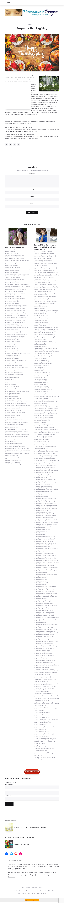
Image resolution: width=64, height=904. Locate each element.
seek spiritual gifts (48, 457)
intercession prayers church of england (14, 331)
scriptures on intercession (23, 434)
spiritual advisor (55, 463)
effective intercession (10, 293)
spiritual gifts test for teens (52, 627)
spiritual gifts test (38, 626)
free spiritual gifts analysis (40, 344)
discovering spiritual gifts (53, 317)
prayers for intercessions (11, 403)
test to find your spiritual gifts (41, 681)
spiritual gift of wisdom (51, 507)
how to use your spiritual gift (52, 396)
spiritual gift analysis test (40, 476)
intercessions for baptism (11, 343)
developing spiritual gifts (40, 308)
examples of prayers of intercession (13, 296)
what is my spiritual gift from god (42, 736)
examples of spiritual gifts (40, 329)
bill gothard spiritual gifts (52, 272)
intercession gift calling (23, 315)
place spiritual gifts (52, 434)
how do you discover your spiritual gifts (43, 363)
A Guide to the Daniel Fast (21, 844)
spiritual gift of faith (52, 498)
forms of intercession (10, 298)
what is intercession (24, 453)
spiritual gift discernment (51, 481)
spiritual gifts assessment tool (41, 534)
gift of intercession (21, 300)
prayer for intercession (10, 388)
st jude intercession (10, 438)
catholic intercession (24, 260)
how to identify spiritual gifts (41, 384)
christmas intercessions (24, 274)
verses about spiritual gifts (52, 702)
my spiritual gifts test (39, 427)
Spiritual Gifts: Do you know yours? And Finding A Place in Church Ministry (46, 247)
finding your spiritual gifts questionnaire (43, 341)
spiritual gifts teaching (53, 624)
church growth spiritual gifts (41, 294)
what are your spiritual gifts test (41, 731)
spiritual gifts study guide (49, 619)
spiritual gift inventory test (52, 489)
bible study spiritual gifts (53, 267)
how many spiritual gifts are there (42, 369)
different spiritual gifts (53, 310)
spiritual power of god (47, 653)
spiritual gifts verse (39, 638)
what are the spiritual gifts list (41, 724)
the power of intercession (24, 448)
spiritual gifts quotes (39, 612)
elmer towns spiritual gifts (40, 325)
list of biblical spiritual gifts (40, 412)
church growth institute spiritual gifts (42, 291)
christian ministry (39, 282)
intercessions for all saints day (12, 339)
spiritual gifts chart (39, 541)
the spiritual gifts (50, 688)
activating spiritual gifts (40, 262)
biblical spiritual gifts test (40, 272)
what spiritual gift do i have (40, 743)
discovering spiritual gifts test (41, 318)
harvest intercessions (22, 305)
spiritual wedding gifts (48, 662)
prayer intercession (10, 389)
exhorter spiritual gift (50, 331)
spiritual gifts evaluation (40, 551)
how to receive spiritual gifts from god (43, 394)
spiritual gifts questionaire (51, 605)
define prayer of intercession (21, 288)
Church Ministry (53, 296)
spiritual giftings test (54, 519)
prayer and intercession (11, 384)
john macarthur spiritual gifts (41, 407)
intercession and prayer (11, 308)
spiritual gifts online (51, 600)
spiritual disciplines (49, 472)
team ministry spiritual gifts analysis (42, 674)
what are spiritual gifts (39, 710)
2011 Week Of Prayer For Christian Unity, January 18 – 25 (21, 837)
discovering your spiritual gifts (41, 322)
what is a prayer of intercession (12, 453)
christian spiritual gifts (39, 286)
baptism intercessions (10, 257)
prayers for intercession (23, 402)
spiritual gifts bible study (40, 538)
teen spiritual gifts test (39, 677)
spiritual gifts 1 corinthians (48, 520)
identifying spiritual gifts (52, 401)
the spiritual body (38, 684)
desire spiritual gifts (51, 303)
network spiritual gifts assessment (42, 429)
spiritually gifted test (39, 669)
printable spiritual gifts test (40, 443)
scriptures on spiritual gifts (52, 455)
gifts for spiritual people (40, 351)
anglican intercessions (10, 251)
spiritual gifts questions (40, 610)
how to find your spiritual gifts (41, 381)
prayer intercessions (19, 389)
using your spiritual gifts (40, 702)
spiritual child (44, 470)
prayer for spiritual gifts (44, 436)
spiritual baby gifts (50, 467)
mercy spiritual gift (39, 419)
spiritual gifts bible (51, 536)
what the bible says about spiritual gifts (43, 746)
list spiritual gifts (49, 415)
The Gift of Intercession (14, 248)
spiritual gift (37, 474)
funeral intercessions (20, 298)
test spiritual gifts (38, 679)
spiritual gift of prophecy (40, 505)
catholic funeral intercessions (12, 260)
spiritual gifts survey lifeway (50, 620)
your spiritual (51, 753)
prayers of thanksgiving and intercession (14, 419)
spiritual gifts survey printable (41, 624)
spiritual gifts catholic (49, 539)
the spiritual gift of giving (40, 688)
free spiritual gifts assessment (41, 346)
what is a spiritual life (49, 734)
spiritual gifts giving (39, 564)
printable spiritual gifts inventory (42, 441)
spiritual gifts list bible (39, 591)
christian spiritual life (39, 289)
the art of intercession (10, 445)
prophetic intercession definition (13, 426)
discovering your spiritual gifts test (42, 324)
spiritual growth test (39, 643)
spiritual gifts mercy (39, 595)
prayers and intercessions (11, 402)
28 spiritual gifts (46, 255)
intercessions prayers (24, 369)
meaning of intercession (11, 376)
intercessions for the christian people (14, 365)
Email (32, 196)
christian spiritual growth (52, 287)
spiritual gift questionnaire (51, 508)
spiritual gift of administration (50, 493)
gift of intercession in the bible (12, 301)
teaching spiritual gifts (39, 672)
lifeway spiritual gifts (39, 410)
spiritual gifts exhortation (51, 551)
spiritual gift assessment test (41, 477)
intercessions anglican (10, 338)
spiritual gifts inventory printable (42, 583)
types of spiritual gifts (39, 693)
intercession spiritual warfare (12, 336)
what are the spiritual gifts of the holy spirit (44, 727)
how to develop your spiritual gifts (42, 372)
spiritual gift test (38, 514)
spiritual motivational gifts (40, 652)
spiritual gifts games (54, 562)
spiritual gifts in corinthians (40, 569)
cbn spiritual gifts (38, 277)
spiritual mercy (38, 650)
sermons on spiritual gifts (40, 458)
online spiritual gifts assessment (41, 431)
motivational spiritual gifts (40, 422)
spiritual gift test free (39, 515)
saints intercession (23, 429)
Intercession (19, 307)
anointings (37, 263)
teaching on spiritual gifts (52, 671)
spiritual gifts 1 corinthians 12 (41, 522)
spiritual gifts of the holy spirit (41, 598)
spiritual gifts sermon (39, 615)
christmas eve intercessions (11, 274)
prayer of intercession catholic (22, 391)
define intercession (10, 288)
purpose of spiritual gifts (50, 446)
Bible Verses (28, 890)
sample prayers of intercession (12, 433)
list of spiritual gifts (39, 413)
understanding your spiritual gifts (42, 696)
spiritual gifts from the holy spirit (42, 562)
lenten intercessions (18, 372)
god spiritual (56, 351)
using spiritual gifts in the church (42, 700)
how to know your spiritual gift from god (43, 389)
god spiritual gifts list (47, 353)
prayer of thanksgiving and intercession (14, 400)
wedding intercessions (21, 452)
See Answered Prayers (15, 860)
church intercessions (25, 276)
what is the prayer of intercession (13, 462)
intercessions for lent (21, 360)
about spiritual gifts (39, 260)
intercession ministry (20, 320)
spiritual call (37, 470)
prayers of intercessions (11, 417)
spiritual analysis (38, 465)
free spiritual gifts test (52, 348)
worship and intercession (11, 464)
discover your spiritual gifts (40, 313)
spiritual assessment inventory (49, 465)
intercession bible (21, 308)
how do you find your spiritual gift (42, 365)
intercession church (10, 312)
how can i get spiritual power (48, 356)
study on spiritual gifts (49, 669)
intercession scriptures (10, 334)
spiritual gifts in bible (54, 567)
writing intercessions (22, 464)
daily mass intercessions (24, 286)
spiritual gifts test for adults (49, 626)
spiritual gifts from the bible (52, 560)
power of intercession (21, 383)
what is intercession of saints (12, 455)
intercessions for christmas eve (12, 353)
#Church (36, 251)
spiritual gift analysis (45, 474)
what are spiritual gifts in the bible (42, 712)
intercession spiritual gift (21, 334)
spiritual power (38, 653)
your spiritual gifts (38, 755)
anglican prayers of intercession (12, 253)
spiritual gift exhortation (52, 482)
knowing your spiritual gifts (40, 408)
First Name (8, 790)
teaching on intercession (11, 441)
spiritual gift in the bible (40, 488)
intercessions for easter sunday (13, 355)
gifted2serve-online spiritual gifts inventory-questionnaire (47, 350)
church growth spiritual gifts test (42, 296)
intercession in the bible (11, 319)
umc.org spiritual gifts (39, 695)
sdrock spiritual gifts (39, 457)
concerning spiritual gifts (40, 301)
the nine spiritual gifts (54, 683)
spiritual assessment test (40, 467)
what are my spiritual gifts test (41, 707)
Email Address (9, 784)
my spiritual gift (38, 425)
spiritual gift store (47, 510)
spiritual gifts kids (52, 586)
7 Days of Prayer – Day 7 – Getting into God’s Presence (30, 827)
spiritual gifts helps (39, 565)
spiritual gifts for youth (51, 558)
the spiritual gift (38, 686)
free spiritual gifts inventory (40, 348)
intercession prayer (22, 326)
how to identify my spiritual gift (41, 382)
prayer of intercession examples (12, 396)
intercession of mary (10, 322)
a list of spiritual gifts (39, 258)
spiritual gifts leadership (40, 588)
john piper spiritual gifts (53, 407)
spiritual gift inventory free (40, 489)
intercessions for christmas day (12, 351)
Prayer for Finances (10, 821)
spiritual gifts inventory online (41, 579)
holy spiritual (37, 356)
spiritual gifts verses (48, 638)
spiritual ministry (45, 650)
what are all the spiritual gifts (53, 703)
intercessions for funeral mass (12, 358)
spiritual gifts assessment (40, 527)
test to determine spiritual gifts (49, 679)
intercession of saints (20, 322)
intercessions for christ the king (12, 348)
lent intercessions (9, 372)
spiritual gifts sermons (49, 615)
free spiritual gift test (53, 343)
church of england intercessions (13, 277)
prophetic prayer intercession (12, 429)
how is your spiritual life (40, 367)
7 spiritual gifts (54, 255)
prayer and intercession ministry (13, 386)
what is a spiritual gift (39, 734)
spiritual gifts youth (39, 641)
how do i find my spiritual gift (41, 358)
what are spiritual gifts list (40, 714)
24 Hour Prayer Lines (38, 890)
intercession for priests (21, 313)
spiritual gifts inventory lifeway (41, 577)
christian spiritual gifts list (50, 286)
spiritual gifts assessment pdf (41, 531)
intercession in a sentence (11, 317)
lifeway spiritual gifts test (50, 410)
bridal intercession (21, 258)
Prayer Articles (32, 893)
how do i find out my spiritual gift (42, 360)
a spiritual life (48, 258)
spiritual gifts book (50, 538)
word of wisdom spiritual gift (41, 753)
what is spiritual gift (52, 738)
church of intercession (10, 281)
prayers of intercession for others (13, 414)
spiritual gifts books (39, 539)
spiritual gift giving (49, 484)
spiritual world (38, 665)
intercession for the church (11, 315)
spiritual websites (38, 662)
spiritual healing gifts (47, 645)
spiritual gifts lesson (50, 588)
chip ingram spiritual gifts (53, 281)
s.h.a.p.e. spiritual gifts (50, 453)
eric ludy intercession (20, 293)
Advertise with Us (13, 890)
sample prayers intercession (22, 431)
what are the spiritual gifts (52, 719)
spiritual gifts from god (39, 560)
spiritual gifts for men (39, 557)
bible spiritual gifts (53, 263)
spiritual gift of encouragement (41, 496)
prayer (36, 436)
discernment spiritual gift (51, 312)
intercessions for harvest (11, 360)
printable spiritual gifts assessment (42, 439)
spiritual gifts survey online (40, 622)
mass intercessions (19, 374)
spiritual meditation (50, 648)
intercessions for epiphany (11, 357)
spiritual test (49, 658)
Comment (32, 173)
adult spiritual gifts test (51, 262)
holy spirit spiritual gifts (48, 355)
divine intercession (10, 291)
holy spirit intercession (10, 307)
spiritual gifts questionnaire (40, 607)
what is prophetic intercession (12, 458)
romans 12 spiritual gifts (40, 451)
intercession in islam (22, 317)
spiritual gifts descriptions (40, 545)
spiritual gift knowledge (40, 491)
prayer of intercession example (12, 395)
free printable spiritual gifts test (41, 343)
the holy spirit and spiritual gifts (41, 683)
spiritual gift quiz (38, 510)
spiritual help (56, 645)
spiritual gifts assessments (40, 536)
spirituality (56, 665)
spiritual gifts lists (52, 593)
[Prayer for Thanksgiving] (32, 52)
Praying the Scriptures (11, 834)
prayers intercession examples (12, 405)
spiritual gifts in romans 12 (40, 570)
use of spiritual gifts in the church (42, 698)
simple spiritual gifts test (51, 462)
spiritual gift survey (39, 512)
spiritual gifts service (39, 617)
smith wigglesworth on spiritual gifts (42, 463)
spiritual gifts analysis (39, 524)
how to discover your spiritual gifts (42, 375)
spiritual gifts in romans (53, 569)
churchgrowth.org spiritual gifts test (42, 300)
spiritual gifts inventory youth (41, 586)
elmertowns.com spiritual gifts (41, 327)
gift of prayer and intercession (12, 303)
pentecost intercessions (11, 383)
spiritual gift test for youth (48, 514)
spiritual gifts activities (53, 522)
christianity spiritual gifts (50, 289)
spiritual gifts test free (52, 629)
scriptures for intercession (11, 434)
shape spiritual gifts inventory (41, 460)
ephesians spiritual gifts (54, 327)
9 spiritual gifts (38, 256)
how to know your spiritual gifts (41, 391)
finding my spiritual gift (40, 336)
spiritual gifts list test (49, 591)
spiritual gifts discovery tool (41, 550)
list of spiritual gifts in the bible (50, 413)
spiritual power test (39, 655)
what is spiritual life (49, 740)
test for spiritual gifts (49, 677)
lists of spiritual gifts (48, 417)
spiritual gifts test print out (40, 633)
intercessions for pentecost (22, 362)
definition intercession (10, 289)
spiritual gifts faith (38, 553)
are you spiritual (44, 263)
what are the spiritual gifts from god (42, 721)
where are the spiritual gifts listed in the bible (44, 748)
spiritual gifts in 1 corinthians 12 (41, 567)
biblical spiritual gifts (39, 270)
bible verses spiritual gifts (53, 268)
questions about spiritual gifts (41, 448)
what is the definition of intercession (13, 460)
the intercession (9, 446)
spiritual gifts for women (40, 558)
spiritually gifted (45, 667)
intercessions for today (22, 367)
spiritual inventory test (39, 648)
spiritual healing (38, 645)
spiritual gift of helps (39, 501)
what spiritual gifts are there (41, 745)
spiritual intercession (23, 436)
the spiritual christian (48, 684)
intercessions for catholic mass (12, 345)
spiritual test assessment (40, 660)
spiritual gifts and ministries (51, 524)
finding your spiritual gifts (40, 339)
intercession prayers (23, 327)
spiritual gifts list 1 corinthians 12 (50, 589)
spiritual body (55, 469)
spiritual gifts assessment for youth (42, 529)
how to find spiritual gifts (40, 377)
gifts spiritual (49, 351)
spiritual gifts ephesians (53, 550)
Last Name (8, 795)
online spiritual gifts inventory (41, 432)
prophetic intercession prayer (12, 427)
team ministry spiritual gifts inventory (43, 676)
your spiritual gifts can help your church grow (44, 757)
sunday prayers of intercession (12, 439)
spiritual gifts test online (40, 631)
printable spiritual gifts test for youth (42, 444)
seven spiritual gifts (51, 458)
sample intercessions (10, 431)
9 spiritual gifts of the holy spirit (49, 256)
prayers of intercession (25, 405)
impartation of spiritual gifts (41, 405)
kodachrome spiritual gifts (53, 408)
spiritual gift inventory (50, 488)
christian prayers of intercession (12, 270)
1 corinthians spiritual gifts (40, 253)
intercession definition (10, 313)
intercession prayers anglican (12, 329)
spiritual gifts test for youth (40, 629)
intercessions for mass (10, 362)
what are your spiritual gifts (40, 729)
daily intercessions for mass (12, 286)
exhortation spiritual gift (40, 331)
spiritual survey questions (40, 658)
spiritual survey (46, 657)
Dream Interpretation (50, 890)
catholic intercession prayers (12, 262)
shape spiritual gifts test (54, 460)
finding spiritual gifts (39, 337)
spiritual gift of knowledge (40, 503)
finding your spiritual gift (50, 337)
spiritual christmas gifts (53, 470)
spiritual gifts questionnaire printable (42, 608)
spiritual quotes (38, 657)
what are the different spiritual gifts (42, 717)
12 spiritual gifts (38, 255)
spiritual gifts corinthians (50, 543)
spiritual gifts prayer (39, 603)
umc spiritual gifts (49, 693)
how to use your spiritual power (41, 400)
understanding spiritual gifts (51, 695)
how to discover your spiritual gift (42, 374)
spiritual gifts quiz (49, 610)
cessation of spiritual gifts (48, 277)
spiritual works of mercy (49, 664)
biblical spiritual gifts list (50, 270)
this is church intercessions (23, 450)
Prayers (51, 436)
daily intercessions (24, 284)
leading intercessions (18, 370)
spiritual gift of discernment (40, 495)
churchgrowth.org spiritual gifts (41, 298)
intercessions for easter (25, 353)
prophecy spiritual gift (39, 446)
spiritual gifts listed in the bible (41, 593)
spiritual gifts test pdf (50, 631)
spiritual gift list (49, 491)
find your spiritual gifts (50, 334)
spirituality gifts (38, 667)
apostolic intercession (10, 255)
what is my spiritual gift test (40, 738)
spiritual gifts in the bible (52, 570)
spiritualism (44, 665)
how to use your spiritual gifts (41, 398)
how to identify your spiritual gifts (42, 388)
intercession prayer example (12, 327)
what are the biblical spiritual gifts (42, 715)
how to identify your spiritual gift (42, 386)
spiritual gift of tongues (40, 507)
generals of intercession (11, 300)
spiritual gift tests (38, 517)
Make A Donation (41, 893)
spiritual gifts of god (48, 595)
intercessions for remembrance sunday (14, 364)
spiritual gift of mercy (51, 503)
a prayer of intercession (11, 250)
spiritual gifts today (39, 636)
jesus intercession (9, 370)
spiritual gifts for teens (49, 557)
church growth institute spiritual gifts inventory (45, 293)
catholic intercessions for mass (12, 263)
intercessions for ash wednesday (13, 341)
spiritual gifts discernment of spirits (42, 546)
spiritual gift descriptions (40, 481)
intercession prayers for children (13, 332)
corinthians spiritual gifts (52, 301)
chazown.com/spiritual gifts (41, 281)
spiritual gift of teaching (51, 505)
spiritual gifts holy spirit (49, 565)
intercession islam (21, 319)
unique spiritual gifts (54, 696)
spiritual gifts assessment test (41, 533)
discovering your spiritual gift (41, 320)
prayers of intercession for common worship (15, 412)
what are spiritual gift (52, 708)
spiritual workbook (39, 664)
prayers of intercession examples (13, 408)
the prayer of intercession (11, 450)
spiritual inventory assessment (50, 646)
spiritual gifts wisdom (49, 639)
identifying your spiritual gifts (41, 403)
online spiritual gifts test (54, 432)
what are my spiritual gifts (40, 705)
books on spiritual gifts (40, 274)
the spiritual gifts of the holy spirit (42, 691)
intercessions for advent (22, 338)
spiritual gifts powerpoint (51, 601)
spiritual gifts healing (48, 564)
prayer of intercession (10, 391)
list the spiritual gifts (39, 417)
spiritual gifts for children (49, 553)
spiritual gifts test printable (53, 633)
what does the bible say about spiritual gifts (44, 733)
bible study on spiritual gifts (41, 267)
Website (32, 203)
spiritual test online (50, 660)
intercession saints (25, 332)
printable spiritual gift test (40, 438)
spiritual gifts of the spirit (40, 600)
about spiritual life (48, 260)
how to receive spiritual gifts (41, 393)
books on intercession (10, 258)
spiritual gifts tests (50, 634)
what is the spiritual (39, 741)
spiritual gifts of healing (40, 596)
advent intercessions (21, 250)
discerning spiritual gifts (40, 312)
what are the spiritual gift (40, 719)
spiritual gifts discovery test (51, 548)
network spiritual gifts (49, 427)
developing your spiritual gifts (41, 310)
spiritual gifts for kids (51, 555)
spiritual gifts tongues (49, 636)
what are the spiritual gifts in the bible (43, 722)
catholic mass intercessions (12, 265)
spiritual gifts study (39, 619)
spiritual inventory (38, 646)
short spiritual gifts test (39, 462)
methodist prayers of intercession (13, 377)
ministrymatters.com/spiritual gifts (42, 420)
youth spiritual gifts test (40, 759)
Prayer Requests (22, 893)
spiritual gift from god (39, 484)
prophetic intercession (23, 422)
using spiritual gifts (55, 698)
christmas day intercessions (12, 272)
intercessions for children (11, 346)
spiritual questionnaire (49, 655)
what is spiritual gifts (39, 740)
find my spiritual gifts (48, 332)
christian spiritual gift (39, 284)
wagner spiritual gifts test (40, 703)
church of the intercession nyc (12, 282)
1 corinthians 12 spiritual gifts (45, 251)
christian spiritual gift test (50, 284)
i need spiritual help (54, 400)
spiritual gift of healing (50, 500)
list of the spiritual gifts (39, 415)
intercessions (22, 336)
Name (32, 189)
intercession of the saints (11, 326)
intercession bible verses (11, 310)
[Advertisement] (18, 98)
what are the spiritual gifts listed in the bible (44, 726)
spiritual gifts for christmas (40, 555)
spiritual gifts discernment (52, 545)
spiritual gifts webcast (39, 639)
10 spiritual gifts (50, 253)
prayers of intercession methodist (13, 415)
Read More (21, 869)
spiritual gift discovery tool (40, 482)
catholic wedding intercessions (12, 269)
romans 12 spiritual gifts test (52, 451)
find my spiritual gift (39, 332)
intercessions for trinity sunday (12, 369)
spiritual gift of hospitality (50, 501)
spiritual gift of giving (39, 500)
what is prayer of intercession (12, 457)
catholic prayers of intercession (12, 267)
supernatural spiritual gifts (40, 671)
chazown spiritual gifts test (40, 279)
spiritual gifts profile (48, 603)
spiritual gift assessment (51, 476)
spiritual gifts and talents (40, 526)
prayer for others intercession (23, 388)
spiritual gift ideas (48, 486)
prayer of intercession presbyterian (13, 398)
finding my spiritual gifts (51, 336)
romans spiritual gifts (39, 453)
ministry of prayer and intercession (13, 381)
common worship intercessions (12, 284)
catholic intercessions (24, 262)
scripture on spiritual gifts (40, 455)
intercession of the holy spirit (12, 324)
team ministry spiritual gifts (51, 672)
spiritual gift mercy (39, 493)
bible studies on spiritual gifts (41, 265)
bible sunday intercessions (22, 257)
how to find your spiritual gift (41, 379)
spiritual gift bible (52, 479)
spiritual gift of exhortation (40, 498)
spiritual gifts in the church (40, 574)
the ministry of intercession (11, 448)
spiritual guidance (48, 643)
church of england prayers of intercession (15, 279)
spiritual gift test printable (50, 515)
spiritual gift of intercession (11, 436)
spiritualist (50, 665)
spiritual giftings (45, 519)
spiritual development (39, 472)
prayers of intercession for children (13, 410)
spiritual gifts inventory (52, 574)
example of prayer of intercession (13, 295)
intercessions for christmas (11, 350)
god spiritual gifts (38, 353)
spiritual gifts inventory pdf (40, 581)
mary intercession (9, 374)
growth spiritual (38, 355)
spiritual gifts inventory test (40, 584)
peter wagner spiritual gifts (41, 434)
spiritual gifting (38, 519)
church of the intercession (22, 281)
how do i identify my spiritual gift (42, 362)
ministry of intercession (11, 379)
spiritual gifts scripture (51, 614)
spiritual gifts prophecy (39, 605)
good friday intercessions (11, 305)
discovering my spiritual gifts (41, 317)
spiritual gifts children (48, 541)
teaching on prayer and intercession (13, 443)
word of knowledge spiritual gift (41, 752)
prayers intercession (21, 403)
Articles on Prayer (20, 255)
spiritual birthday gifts (46, 469)
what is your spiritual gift (49, 741)
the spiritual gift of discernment (49, 686)
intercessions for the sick (11, 367)
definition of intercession (21, 289)
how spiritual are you (39, 370)
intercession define (19, 312)
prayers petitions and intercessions (13, 420)
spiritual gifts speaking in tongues (51, 617)
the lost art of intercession (19, 446)
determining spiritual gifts (40, 305)
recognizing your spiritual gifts (41, 450)
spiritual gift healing (39, 486)
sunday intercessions (19, 438)
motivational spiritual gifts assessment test (44, 424)
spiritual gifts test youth (40, 634)
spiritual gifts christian (39, 543)
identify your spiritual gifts (40, 401)
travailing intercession (10, 452)
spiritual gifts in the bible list (41, 572)
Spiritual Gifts (38, 520)
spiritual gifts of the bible (51, 596)
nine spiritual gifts (54, 429)
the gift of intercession (21, 445)
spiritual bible (37, 469)
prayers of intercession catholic (12, 407)
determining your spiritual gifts (41, 306)
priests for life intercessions (11, 422)
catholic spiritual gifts (39, 275)
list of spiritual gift (51, 412)
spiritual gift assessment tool (41, 479)
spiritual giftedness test (48, 517)
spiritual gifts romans (49, 612)
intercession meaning (10, 320)
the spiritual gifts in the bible (41, 690)
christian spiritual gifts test (40, 287)
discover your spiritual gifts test (41, 315)
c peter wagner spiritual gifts (52, 274)
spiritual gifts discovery (39, 548)
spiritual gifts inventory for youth (42, 576)
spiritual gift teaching (48, 512)
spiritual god (47, 641)
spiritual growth (54, 641)
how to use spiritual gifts (40, 396)
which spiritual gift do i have (41, 750)
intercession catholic (21, 310)
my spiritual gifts (46, 425)
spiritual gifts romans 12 (40, 614)
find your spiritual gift (39, 334)
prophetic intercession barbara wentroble (15, 424)
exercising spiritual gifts (52, 329)
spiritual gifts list (38, 589)
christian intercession (24, 269)
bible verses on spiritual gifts (41, 268)
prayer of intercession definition (12, 393)
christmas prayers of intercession (13, 276)
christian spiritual (47, 282)
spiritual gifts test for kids (40, 627)
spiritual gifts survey (39, 620)
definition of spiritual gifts (40, 303)
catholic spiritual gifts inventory (52, 275)
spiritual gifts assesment (51, 526)
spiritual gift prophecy (39, 508)
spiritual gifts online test (40, 601)
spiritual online (50, 652)
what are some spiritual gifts (41, 708)
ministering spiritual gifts (49, 419)
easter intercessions (19, 291)
